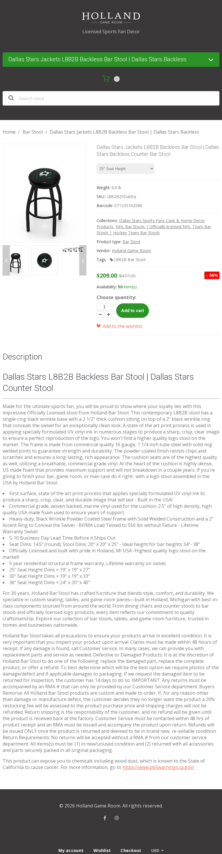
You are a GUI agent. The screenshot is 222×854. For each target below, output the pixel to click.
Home (9, 132)
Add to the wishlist (121, 326)
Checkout (131, 850)
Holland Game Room (131, 250)
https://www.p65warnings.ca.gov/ (158, 767)
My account (71, 850)
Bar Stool (33, 132)
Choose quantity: (116, 297)
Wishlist (102, 850)
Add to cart (132, 310)
